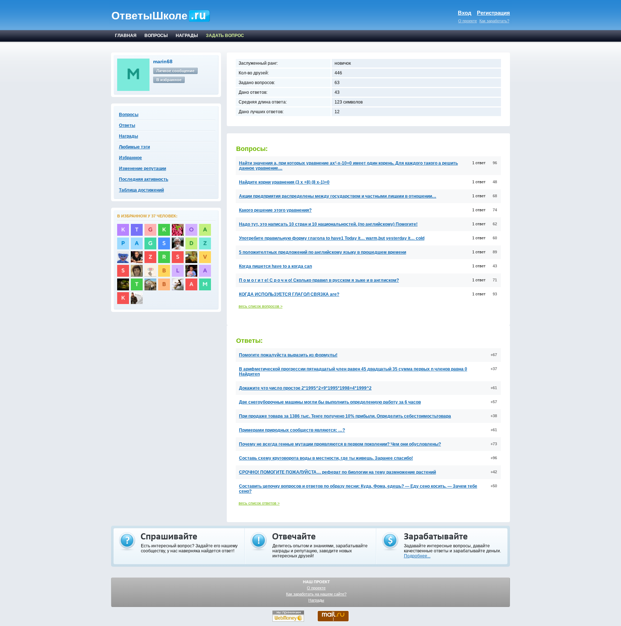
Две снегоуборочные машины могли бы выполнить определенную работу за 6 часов (330, 402)
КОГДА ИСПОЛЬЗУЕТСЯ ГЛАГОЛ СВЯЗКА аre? (289, 294)
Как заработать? (494, 21)
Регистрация (493, 13)
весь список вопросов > (260, 306)
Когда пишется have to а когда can (275, 266)
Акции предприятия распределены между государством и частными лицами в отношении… (337, 196)
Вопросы (128, 114)
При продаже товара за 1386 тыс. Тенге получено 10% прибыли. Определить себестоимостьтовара (345, 416)
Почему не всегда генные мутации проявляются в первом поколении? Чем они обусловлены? (340, 444)
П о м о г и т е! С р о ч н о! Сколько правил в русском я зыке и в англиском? (319, 280)
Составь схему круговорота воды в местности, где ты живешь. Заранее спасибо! (326, 458)
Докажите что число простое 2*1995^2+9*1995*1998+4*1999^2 (305, 388)
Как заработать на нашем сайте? (316, 594)
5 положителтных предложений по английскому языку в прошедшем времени (322, 252)
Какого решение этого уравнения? (275, 210)
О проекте (467, 21)
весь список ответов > (259, 503)
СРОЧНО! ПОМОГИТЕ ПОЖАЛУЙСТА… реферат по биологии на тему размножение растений (337, 472)
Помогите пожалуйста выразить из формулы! (288, 355)
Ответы (127, 125)
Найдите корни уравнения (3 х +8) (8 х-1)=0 (284, 182)
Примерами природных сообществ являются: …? (292, 430)
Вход (465, 13)
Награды (316, 600)
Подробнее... (417, 555)
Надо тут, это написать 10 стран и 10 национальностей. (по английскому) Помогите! (328, 224)
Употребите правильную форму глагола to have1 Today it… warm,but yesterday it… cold (331, 238)
